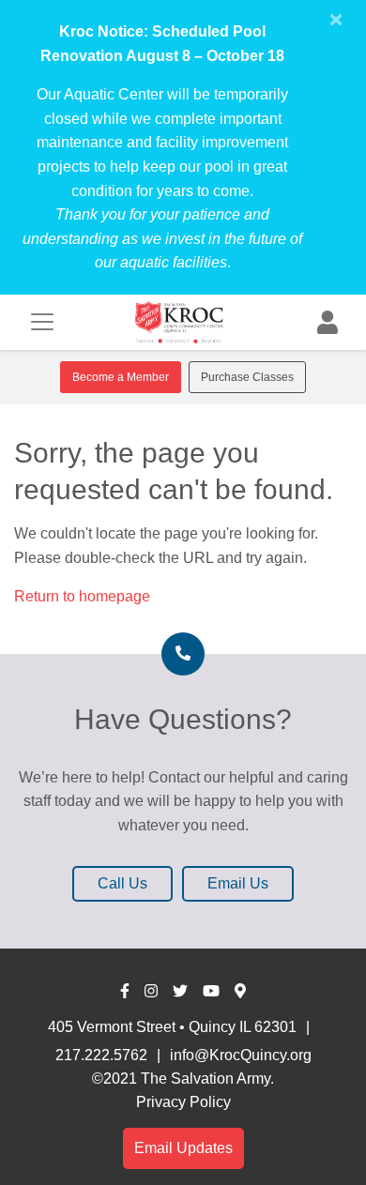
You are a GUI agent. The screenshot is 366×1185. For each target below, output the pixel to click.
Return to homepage (82, 596)
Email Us (237, 883)
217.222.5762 (101, 1055)
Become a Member (120, 377)
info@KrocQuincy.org (241, 1055)
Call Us (122, 883)
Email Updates (183, 1148)
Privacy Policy (183, 1102)
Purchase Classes (247, 377)
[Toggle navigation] (42, 322)
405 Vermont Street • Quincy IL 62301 (172, 1027)
